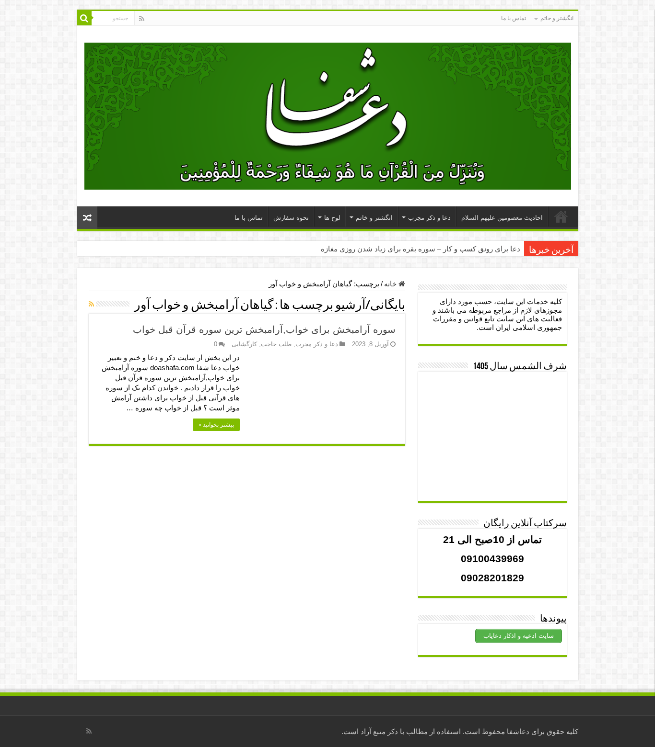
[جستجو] (84, 18)
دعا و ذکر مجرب (429, 217)
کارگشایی (244, 344)
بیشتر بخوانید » (216, 424)
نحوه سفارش (291, 217)
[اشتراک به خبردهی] (91, 304)
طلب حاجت (276, 344)
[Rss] (141, 18)
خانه (391, 284)
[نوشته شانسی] (87, 217)
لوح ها (332, 217)
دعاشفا (518, 731)
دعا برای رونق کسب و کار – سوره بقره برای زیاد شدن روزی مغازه (420, 249)
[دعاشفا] (327, 114)
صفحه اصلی (561, 216)
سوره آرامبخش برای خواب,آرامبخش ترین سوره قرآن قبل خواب (264, 329)
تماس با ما (513, 18)
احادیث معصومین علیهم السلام (502, 217)
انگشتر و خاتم (556, 18)
